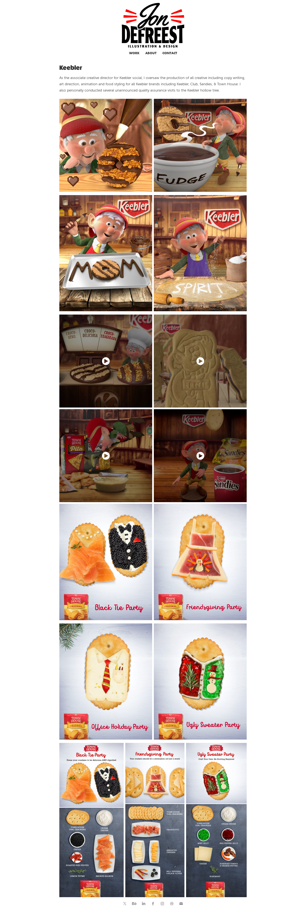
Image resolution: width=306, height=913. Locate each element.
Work (134, 53)
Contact (169, 53)
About (151, 53)
